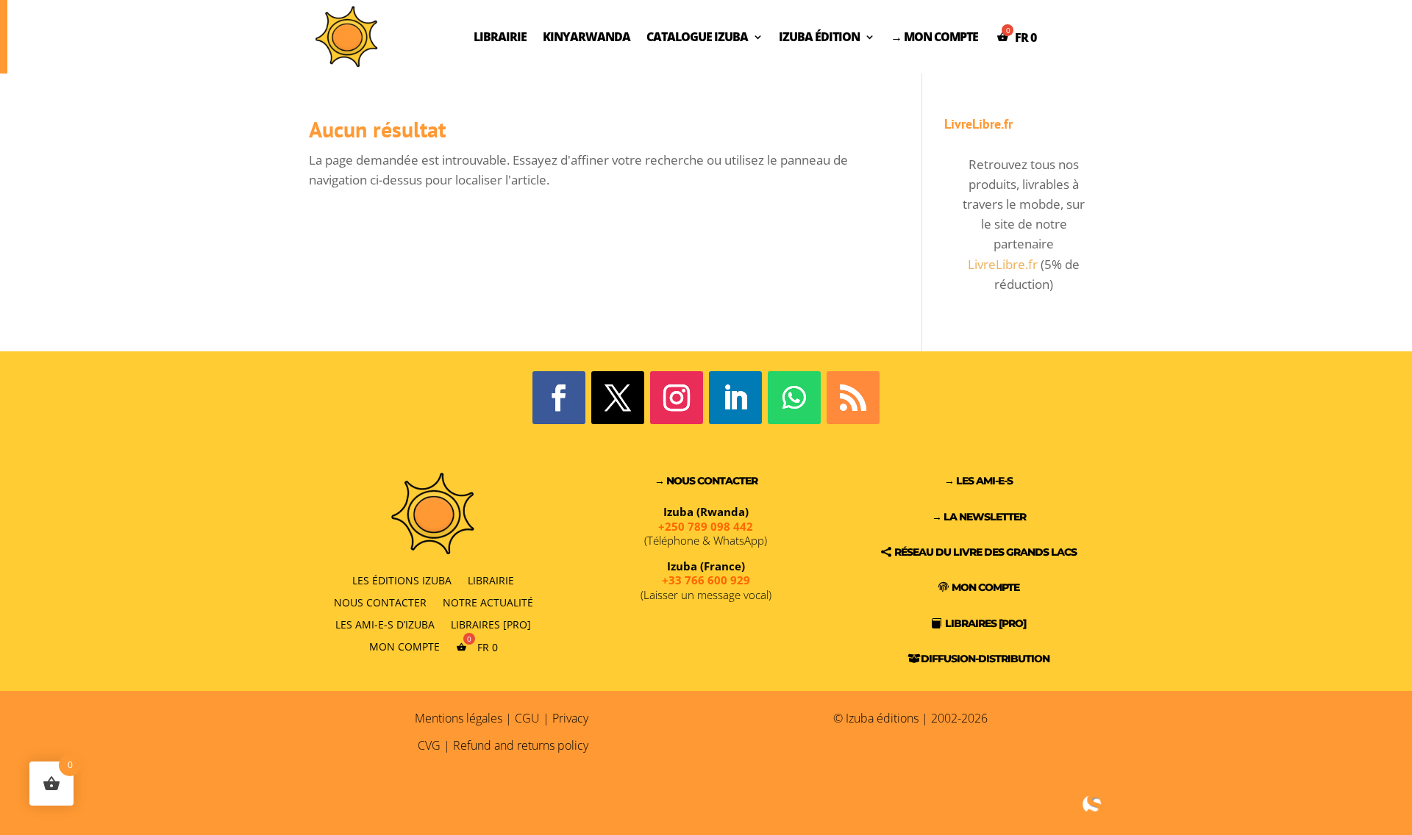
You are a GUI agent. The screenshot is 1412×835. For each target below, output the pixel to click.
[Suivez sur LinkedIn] (735, 397)
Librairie (500, 37)
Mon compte (404, 646)
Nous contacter (380, 601)
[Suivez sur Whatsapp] (794, 397)
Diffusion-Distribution (985, 658)
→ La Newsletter (979, 516)
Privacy (570, 718)
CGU (527, 718)
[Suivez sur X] (617, 397)
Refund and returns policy (520, 745)
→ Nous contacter (706, 480)
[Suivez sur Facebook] (558, 397)
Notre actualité (488, 601)
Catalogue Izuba (697, 37)
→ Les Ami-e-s (978, 480)
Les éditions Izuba (402, 579)
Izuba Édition (819, 37)
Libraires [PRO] (491, 623)
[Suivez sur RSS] (853, 397)
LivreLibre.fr (1003, 264)
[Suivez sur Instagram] (676, 397)
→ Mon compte (934, 37)
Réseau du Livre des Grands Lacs (985, 552)
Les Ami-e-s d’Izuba (385, 623)
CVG (429, 745)
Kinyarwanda (586, 37)
